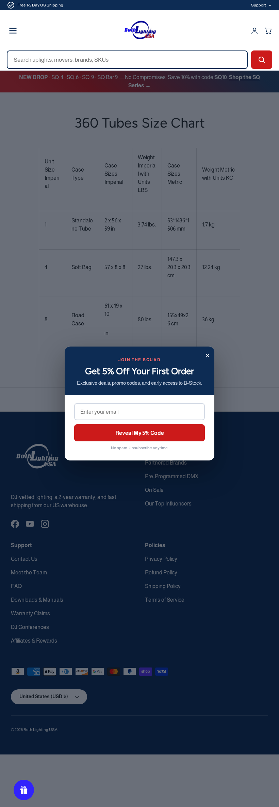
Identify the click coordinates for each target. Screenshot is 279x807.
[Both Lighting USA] (139, 31)
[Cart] (268, 31)
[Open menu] (13, 31)
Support (258, 5)
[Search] (261, 59)
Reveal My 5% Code (139, 433)
